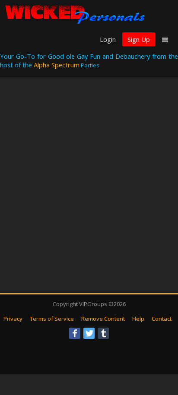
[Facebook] (74, 333)
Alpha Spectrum (56, 64)
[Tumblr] (103, 333)
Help (138, 318)
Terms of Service (52, 318)
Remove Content (103, 318)
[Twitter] (89, 333)
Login (108, 39)
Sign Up (138, 39)
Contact (162, 318)
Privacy (12, 318)
